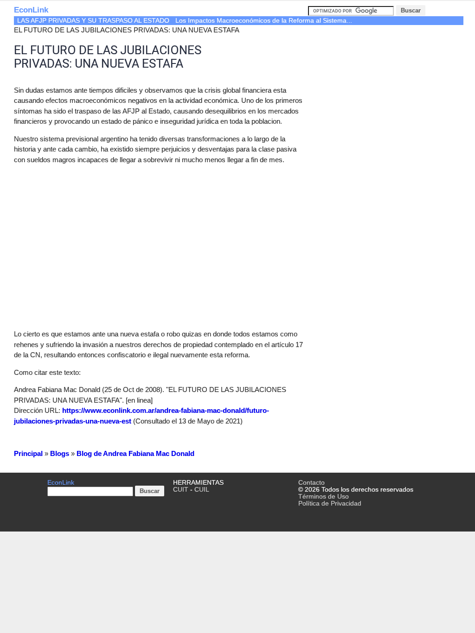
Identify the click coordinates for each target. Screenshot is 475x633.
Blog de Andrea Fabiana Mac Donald (135, 453)
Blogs (59, 453)
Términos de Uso (323, 496)
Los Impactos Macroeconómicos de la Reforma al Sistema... (263, 20)
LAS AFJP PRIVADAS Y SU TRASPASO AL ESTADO (93, 20)
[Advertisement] (92, 237)
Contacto (311, 482)
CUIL (201, 489)
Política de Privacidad (329, 503)
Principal (28, 453)
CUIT (180, 489)
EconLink (31, 10)
